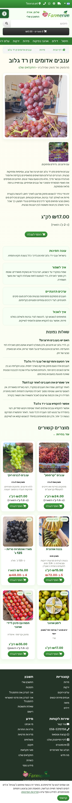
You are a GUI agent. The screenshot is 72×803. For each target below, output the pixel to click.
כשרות (29, 760)
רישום (30, 711)
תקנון (30, 744)
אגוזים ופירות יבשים (59, 697)
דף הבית (57, 49)
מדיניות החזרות (25, 729)
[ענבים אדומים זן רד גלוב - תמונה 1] (58, 152)
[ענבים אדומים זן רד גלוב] (36, 106)
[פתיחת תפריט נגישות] (4, 13)
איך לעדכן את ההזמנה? (21, 692)
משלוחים (28, 739)
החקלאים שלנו (27, 67)
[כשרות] (54, 3)
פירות (26, 41)
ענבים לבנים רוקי (18, 475)
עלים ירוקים (63, 692)
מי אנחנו (29, 724)
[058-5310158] (44, 3)
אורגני (64, 519)
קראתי (63, 798)
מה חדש (65, 755)
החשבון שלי (32, 16)
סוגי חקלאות (26, 750)
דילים (55, 41)
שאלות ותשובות (25, 706)
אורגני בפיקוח (41, 41)
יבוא (29, 519)
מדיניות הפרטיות (29, 792)
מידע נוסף (28, 765)
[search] (7, 23)
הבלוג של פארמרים (59, 750)
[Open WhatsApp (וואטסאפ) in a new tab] (49, 3)
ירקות (16, 41)
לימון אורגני (54, 623)
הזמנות (29, 687)
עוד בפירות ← (61, 434)
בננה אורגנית (54, 549)
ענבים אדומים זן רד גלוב (20, 49)
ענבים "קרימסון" (54, 475)
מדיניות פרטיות (25, 734)
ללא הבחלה (52, 519)
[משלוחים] (59, 3)
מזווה (66, 702)
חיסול (64, 41)
